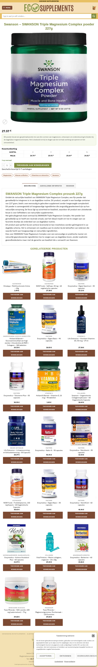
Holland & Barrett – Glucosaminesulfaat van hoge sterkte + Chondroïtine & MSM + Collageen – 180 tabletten (17, 341)
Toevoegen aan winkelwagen (33, 165)
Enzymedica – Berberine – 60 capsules (81, 558)
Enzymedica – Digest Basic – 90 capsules (49, 339)
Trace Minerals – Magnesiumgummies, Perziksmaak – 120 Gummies (49, 612)
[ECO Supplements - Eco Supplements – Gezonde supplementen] (49, 7)
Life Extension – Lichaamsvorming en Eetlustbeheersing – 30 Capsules (16, 451)
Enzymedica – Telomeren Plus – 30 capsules (17, 396)
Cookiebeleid (59, 661)
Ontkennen (65, 656)
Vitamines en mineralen (40, 175)
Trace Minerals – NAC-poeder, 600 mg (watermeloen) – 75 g (17, 611)
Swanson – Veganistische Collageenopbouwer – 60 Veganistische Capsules (81, 397)
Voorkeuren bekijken (85, 656)
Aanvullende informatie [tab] (51, 186)
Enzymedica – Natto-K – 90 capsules (49, 450)
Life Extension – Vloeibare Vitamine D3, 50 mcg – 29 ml (81, 339)
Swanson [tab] (70, 186)
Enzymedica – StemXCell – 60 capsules (81, 504)
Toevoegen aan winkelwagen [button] (17, 296)
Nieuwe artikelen (21, 175)
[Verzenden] (93, 16)
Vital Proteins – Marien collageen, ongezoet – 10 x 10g (49, 558)
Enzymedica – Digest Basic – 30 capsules (49, 504)
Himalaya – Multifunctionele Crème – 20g (16, 287)
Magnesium (7, 175)
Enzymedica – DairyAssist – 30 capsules (81, 451)
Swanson (55, 175)
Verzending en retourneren (13, 634)
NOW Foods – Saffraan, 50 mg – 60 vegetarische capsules (49, 287)
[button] (93, 636)
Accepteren (46, 656)
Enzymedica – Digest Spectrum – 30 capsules (81, 287)
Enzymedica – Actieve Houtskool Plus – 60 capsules (16, 558)
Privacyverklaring (69, 661)
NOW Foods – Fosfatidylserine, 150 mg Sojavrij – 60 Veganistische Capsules (16, 505)
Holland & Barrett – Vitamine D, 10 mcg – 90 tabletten (49, 396)
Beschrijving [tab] (30, 186)
